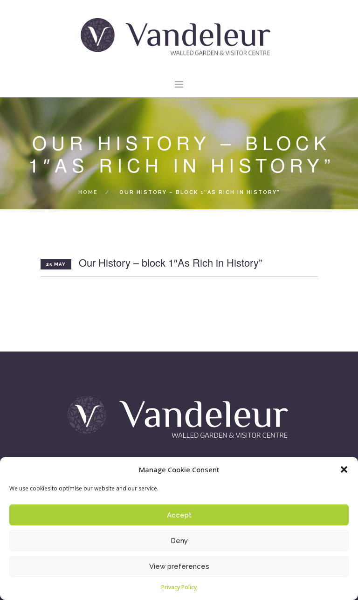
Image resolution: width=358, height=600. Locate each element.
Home (88, 192)
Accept (179, 515)
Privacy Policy (179, 587)
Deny (179, 541)
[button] (344, 469)
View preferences (179, 566)
